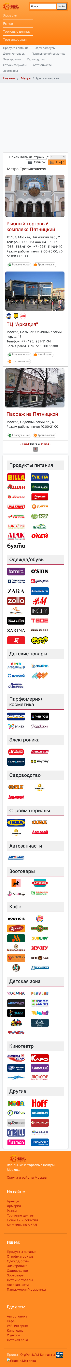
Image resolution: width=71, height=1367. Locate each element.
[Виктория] (16, 526)
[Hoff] (40, 1103)
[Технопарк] (16, 761)
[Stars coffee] (16, 967)
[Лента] (40, 477)
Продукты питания (15, 48)
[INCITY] (40, 610)
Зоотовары (10, 70)
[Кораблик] (40, 665)
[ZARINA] (16, 630)
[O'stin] (40, 571)
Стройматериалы (15, 65)
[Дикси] (40, 506)
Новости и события (22, 1220)
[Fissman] (16, 1142)
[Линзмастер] (40, 1142)
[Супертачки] (16, 1022)
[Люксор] (40, 1077)
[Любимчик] (40, 893)
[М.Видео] (16, 751)
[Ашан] (16, 487)
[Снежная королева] (16, 581)
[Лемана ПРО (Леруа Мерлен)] (40, 787)
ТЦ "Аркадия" (22, 324)
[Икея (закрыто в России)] (16, 822)
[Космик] (16, 993)
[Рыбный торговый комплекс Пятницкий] (34, 196)
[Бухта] (16, 546)
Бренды (13, 1201)
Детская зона (17, 1340)
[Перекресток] (40, 487)
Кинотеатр (15, 1330)
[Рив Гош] (40, 716)
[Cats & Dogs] (16, 893)
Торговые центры (17, 31)
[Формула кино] (16, 1077)
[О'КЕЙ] (40, 536)
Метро (26, 78)
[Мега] (16, 1103)
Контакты (47, 1355)
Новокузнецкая (21, 264)
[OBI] (16, 787)
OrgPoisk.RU (29, 1355)
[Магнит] (16, 506)
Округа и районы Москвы (27, 1177)
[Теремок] (16, 928)
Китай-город (45, 354)
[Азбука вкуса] (40, 516)
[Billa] (16, 477)
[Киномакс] (40, 1068)
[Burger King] (40, 918)
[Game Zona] (40, 1003)
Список (40, 162)
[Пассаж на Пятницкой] (34, 388)
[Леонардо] (40, 1123)
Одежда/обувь (45, 48)
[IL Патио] (16, 958)
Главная (9, 78)
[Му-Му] (40, 948)
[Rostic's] (16, 918)
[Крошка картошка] (40, 928)
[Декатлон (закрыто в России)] (40, 1113)
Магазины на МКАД (22, 1225)
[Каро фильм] (40, 1058)
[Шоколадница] (16, 948)
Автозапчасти (42, 65)
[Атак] (23, 316)
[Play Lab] (40, 993)
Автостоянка (17, 1316)
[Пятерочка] (16, 496)
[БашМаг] (16, 610)
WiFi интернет (18, 1326)
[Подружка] (40, 726)
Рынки (8, 23)
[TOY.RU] (40, 675)
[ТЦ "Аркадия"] (34, 291)
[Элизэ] (16, 726)
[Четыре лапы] (16, 883)
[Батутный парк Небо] (16, 1013)
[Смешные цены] (40, 640)
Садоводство (36, 59)
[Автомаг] (16, 858)
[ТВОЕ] (40, 620)
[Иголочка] (40, 1132)
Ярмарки (10, 15)
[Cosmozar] (16, 1003)
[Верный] (40, 496)
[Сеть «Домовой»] (16, 797)
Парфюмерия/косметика (48, 53)
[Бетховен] (40, 883)
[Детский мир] (16, 665)
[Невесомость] (40, 1022)
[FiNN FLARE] (40, 630)
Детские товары (14, 53)
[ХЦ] (16, 640)
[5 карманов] (16, 620)
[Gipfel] (16, 1132)
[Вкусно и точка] (16, 938)
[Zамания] (40, 1013)
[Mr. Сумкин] (16, 1123)
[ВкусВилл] (40, 526)
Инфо (60, 162)
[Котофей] (16, 675)
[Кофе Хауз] (40, 958)
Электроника (12, 59)
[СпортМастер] (40, 591)
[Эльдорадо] (40, 751)
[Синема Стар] (16, 1058)
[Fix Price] (16, 1113)
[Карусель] (16, 516)
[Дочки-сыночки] (16, 685)
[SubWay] (40, 938)
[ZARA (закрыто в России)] (16, 591)
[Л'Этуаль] (9, 316)
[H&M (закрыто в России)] (40, 601)
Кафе (11, 1321)
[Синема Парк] (16, 1068)
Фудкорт (13, 1335)
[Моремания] (40, 967)
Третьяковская (15, 39)
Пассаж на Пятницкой (32, 414)
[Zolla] (16, 601)
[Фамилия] (16, 571)
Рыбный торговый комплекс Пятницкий (31, 226)
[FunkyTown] (16, 1032)
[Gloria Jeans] (40, 581)
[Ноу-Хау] (16, 316)
